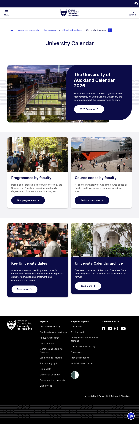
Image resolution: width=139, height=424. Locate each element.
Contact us (76, 326)
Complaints (76, 352)
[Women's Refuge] (75, 378)
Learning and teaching (51, 357)
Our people (45, 369)
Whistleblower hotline (81, 363)
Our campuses (47, 343)
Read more (23, 289)
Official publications (72, 30)
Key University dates (29, 263)
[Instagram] (116, 329)
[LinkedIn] (110, 329)
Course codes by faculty (96, 178)
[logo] (69, 12)
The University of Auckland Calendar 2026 (94, 80)
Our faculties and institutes (53, 332)
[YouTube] (123, 329)
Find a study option (49, 363)
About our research (49, 337)
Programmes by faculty (31, 178)
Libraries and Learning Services (51, 350)
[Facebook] (103, 329)
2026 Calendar (87, 109)
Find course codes (90, 200)
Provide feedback (80, 357)
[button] (136, 4)
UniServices (46, 385)
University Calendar (50, 374)
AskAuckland (77, 332)
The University (50, 30)
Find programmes (26, 200)
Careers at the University (52, 380)
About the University (28, 30)
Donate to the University (83, 346)
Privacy (114, 396)
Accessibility (90, 396)
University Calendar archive (99, 263)
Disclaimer (125, 396)
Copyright (103, 396)
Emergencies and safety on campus (85, 339)
